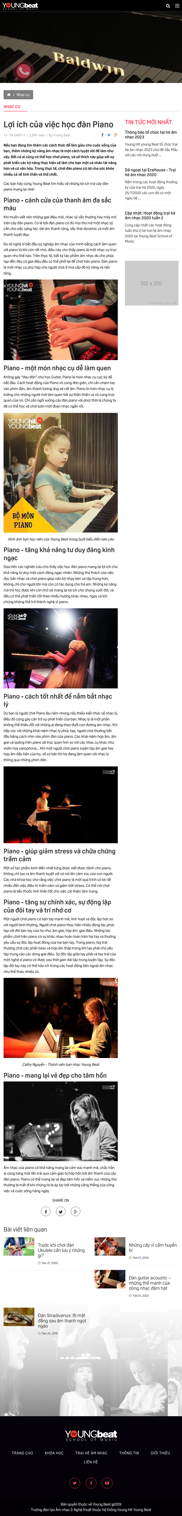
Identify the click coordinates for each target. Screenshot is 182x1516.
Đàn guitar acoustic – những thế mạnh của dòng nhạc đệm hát (150, 1282)
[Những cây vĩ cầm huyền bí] (110, 1246)
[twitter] (109, 135)
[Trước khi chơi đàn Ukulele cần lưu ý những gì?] (19, 1246)
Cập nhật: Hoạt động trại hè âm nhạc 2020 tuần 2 (150, 215)
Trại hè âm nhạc (91, 1452)
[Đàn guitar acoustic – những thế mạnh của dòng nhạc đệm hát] (110, 1279)
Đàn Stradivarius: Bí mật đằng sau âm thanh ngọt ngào (62, 1320)
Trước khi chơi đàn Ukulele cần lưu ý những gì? (61, 1249)
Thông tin (129, 1452)
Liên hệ (91, 1461)
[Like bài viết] (102, 135)
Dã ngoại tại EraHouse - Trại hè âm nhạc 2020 (150, 172)
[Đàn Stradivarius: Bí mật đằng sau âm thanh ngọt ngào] (19, 1317)
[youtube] (107, 1483)
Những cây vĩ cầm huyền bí (153, 1247)
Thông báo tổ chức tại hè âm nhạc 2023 (151, 134)
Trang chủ (22, 1452)
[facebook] (91, 1483)
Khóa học (54, 1452)
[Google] (116, 135)
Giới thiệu (160, 1452)
